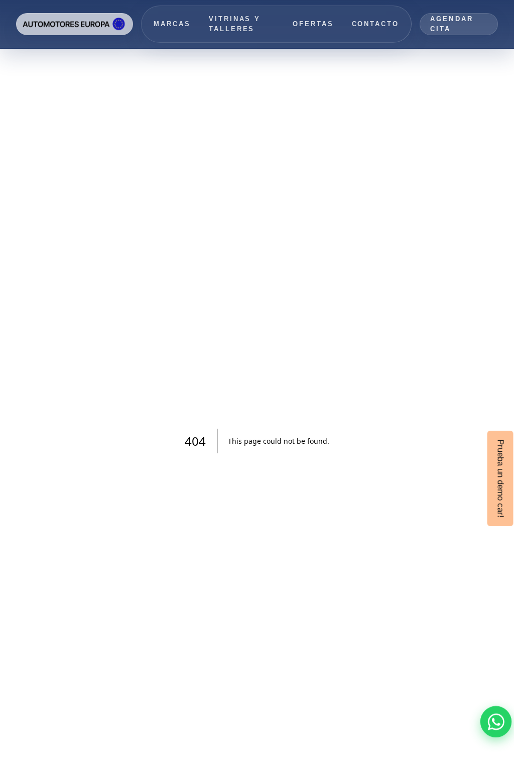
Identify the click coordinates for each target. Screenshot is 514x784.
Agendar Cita (451, 24)
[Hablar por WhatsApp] (495, 721)
